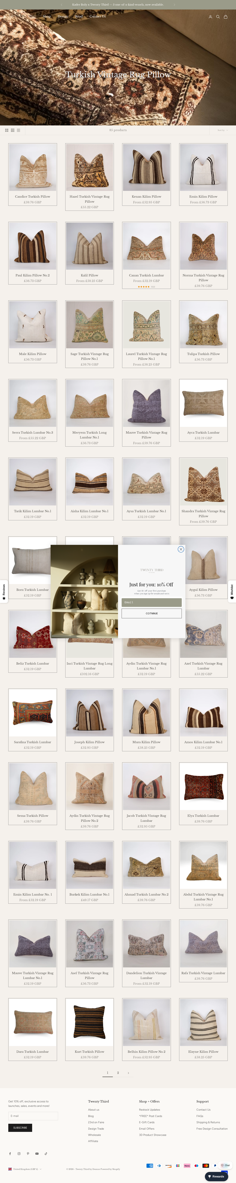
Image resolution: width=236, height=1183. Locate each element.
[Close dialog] (181, 549)
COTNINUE (152, 613)
